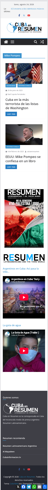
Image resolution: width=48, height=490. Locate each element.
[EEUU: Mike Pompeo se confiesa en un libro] (23, 134)
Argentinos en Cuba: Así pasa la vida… (21, 270)
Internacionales (25, 86)
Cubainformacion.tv (12, 457)
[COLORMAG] (20, 404)
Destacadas (11, 86)
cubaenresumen (33, 151)
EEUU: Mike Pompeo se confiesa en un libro (23, 158)
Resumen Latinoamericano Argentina (20, 446)
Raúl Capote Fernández (16, 94)
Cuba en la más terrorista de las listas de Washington (21, 103)
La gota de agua (12, 325)
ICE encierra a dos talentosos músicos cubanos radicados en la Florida (27, 10)
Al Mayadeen (9, 451)
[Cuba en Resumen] (6, 42)
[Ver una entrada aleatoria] (42, 42)
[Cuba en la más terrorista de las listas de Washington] (23, 73)
